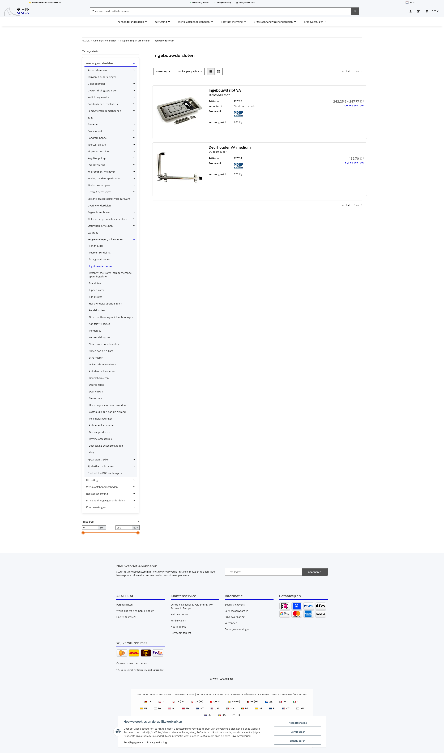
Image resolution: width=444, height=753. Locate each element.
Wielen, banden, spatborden (104, 178)
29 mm (288, 111)
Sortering (161, 71)
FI (274, 708)
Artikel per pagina (188, 71)
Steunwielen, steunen (100, 225)
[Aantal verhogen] (361, 173)
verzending (158, 669)
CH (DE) (180, 701)
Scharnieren (96, 357)
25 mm (288, 106)
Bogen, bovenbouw (99, 212)
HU (302, 708)
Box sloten (95, 283)
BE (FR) (254, 701)
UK (187, 708)
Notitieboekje (178, 626)
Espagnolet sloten (99, 259)
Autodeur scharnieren (102, 371)
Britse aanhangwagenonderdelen (105, 500)
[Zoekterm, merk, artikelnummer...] (355, 11)
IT (298, 701)
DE (150, 701)
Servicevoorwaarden (236, 610)
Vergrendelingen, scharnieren (105, 239)
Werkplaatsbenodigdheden (102, 487)
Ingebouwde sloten (100, 266)
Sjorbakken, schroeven (101, 466)
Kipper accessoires (98, 151)
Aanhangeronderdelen (99, 63)
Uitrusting (92, 480)
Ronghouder (96, 245)
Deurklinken (96, 391)
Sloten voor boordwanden (104, 344)
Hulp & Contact (179, 614)
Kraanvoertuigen (96, 507)
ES (145, 708)
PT (246, 708)
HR (238, 715)
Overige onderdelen (99, 205)
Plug (91, 452)
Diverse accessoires (100, 439)
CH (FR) (199, 701)
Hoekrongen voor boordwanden (107, 405)
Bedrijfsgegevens (133, 742)
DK (159, 708)
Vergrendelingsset (99, 337)
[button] (410, 11)
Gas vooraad (95, 131)
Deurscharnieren (99, 378)
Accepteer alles (298, 722)
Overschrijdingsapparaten (103, 90)
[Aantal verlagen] (318, 173)
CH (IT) (217, 701)
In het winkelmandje (340, 184)
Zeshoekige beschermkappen (106, 445)
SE (260, 708)
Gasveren (93, 124)
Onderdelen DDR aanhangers (105, 473)
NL (271, 701)
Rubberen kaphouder (101, 425)
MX (232, 708)
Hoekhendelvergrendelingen (105, 303)
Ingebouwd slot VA (225, 90)
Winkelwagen (178, 620)
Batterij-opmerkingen (237, 629)
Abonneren (314, 572)
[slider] (83, 533)
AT (164, 701)
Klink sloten (96, 296)
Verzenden (231, 623)
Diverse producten (99, 432)
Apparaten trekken (98, 459)
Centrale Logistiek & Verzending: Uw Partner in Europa (192, 606)
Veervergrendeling (99, 252)
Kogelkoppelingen (98, 158)
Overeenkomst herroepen (131, 663)
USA (217, 708)
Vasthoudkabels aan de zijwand (107, 411)
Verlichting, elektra (98, 97)
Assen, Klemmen (97, 70)
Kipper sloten (97, 290)
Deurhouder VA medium (230, 147)
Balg (90, 117)
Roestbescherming (97, 493)
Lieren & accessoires (99, 192)
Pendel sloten (97, 310)
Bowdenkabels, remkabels (103, 104)
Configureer (298, 731)
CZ (287, 708)
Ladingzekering (96, 165)
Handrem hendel (97, 137)
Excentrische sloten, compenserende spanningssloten (110, 274)
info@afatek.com (247, 2)
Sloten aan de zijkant (101, 351)
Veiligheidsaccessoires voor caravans (109, 198)
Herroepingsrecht (181, 632)
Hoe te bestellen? (126, 617)
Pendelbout (95, 330)
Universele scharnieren (102, 364)
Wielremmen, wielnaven (102, 171)
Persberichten (124, 604)
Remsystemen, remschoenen (104, 110)
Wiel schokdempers (99, 185)
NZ (202, 708)
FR (285, 701)
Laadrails (93, 232)
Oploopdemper (96, 83)
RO (224, 715)
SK (209, 715)
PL (173, 708)
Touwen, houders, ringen (102, 77)
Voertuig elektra (97, 144)
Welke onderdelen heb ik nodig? (135, 610)
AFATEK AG (226, 679)
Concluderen (297, 740)
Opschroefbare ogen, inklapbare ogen (111, 317)
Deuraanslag (96, 384)
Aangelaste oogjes (99, 323)
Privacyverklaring (241, 735)
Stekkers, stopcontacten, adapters (107, 219)
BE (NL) (236, 701)
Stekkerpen (95, 398)
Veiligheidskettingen (101, 418)
